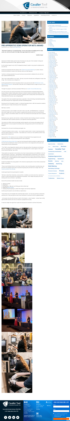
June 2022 (51, 91)
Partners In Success (52, 171)
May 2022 (51, 92)
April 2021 (51, 109)
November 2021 (52, 100)
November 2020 (52, 112)
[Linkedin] (13, 417)
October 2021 (52, 101)
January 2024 (52, 73)
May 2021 (51, 107)
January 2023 (52, 84)
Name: (54, 404)
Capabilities (36, 15)
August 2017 (52, 136)
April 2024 (51, 71)
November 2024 (52, 62)
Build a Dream (55, 146)
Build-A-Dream (10, 187)
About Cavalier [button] (16, 15)
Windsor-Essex (60, 178)
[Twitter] (17, 417)
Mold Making (52, 166)
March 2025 (51, 58)
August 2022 (52, 89)
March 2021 (51, 110)
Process (23, 15)
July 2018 (51, 133)
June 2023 (51, 80)
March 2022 (51, 95)
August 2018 (52, 131)
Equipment (61, 158)
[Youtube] (9, 417)
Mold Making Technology (53, 168)
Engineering (51, 158)
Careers (50, 149)
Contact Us (54, 15)
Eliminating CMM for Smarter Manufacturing (58, 33)
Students (19, 47)
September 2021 (52, 102)
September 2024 (52, 65)
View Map (26, 412)
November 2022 (52, 86)
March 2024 (51, 72)
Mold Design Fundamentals (55, 25)
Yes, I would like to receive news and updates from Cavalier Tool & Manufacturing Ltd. (60, 415)
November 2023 (52, 75)
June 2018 (51, 134)
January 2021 (52, 111)
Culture (50, 39)
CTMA (9, 137)
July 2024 (51, 67)
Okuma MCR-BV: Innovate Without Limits (58, 31)
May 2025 (51, 56)
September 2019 (52, 119)
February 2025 (52, 60)
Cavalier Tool (60, 149)
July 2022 (51, 90)
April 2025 (51, 57)
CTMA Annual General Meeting (28, 69)
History (57, 161)
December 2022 (52, 85)
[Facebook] (5, 417)
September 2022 (52, 87)
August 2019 (52, 120)
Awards (49, 146)
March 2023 (51, 82)
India (62, 161)
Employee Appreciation (55, 156)
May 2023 (51, 81)
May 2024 (51, 70)
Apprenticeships (51, 144)
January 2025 (52, 61)
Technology (51, 45)
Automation (60, 144)
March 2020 (51, 116)
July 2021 (51, 105)
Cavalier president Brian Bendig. (8, 169)
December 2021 (52, 99)
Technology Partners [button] (45, 15)
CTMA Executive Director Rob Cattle (9, 141)
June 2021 (51, 106)
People (16, 47)
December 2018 (52, 126)
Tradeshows (51, 178)
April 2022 (51, 94)
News (14, 47)
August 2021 (52, 104)
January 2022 (52, 97)
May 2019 (51, 123)
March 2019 (51, 125)
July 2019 (51, 121)
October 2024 (52, 63)
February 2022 (52, 96)
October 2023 (52, 76)
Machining (59, 163)
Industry (51, 163)
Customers (51, 154)
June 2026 (51, 52)
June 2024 (51, 68)
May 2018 (51, 135)
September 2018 (52, 130)
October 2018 (52, 129)
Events (50, 161)
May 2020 (51, 115)
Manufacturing (52, 40)
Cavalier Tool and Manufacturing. (34, 88)
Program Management (52, 173)
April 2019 (51, 124)
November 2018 (52, 128)
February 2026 (52, 53)
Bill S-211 (49, 405)
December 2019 (52, 117)
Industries (29, 15)
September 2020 (52, 114)
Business (63, 146)
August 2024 (52, 66)
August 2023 (52, 79)
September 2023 (52, 77)
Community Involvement (54, 151)
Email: (54, 409)
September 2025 (52, 55)
